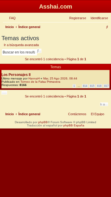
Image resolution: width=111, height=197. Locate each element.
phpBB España (73, 125)
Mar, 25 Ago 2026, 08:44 (60, 78)
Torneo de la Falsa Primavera (40, 81)
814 (85, 85)
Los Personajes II (15, 75)
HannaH (34, 78)
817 (106, 85)
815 (92, 85)
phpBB (43, 122)
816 (99, 85)
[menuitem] (11, 18)
